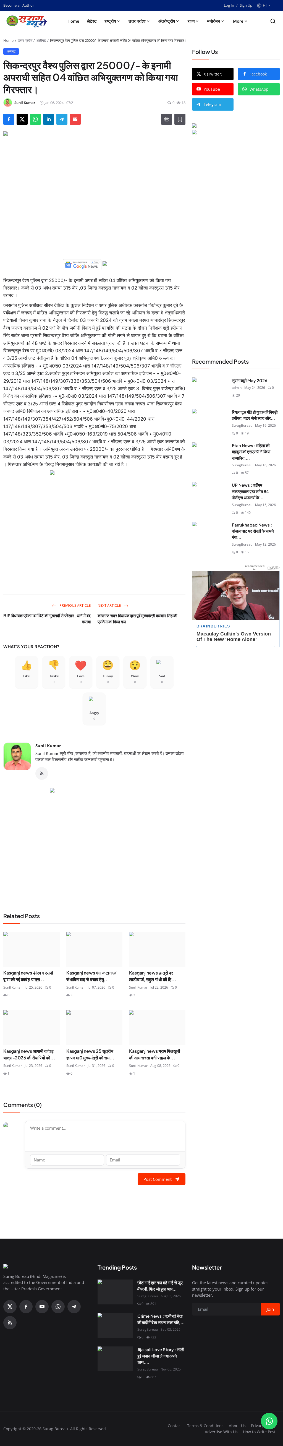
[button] (264, 5)
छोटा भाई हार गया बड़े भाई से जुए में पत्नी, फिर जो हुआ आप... (160, 1285)
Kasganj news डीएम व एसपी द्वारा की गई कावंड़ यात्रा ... (28, 976)
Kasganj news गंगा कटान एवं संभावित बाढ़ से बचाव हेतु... (91, 976)
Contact (175, 1425)
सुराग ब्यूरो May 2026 (249, 380)
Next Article (110, 605)
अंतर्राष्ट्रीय (166, 21)
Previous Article (75, 605)
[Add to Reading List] (179, 119)
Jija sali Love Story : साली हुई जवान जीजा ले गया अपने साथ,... (160, 1355)
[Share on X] (22, 119)
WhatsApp (259, 89)
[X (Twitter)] (10, 1306)
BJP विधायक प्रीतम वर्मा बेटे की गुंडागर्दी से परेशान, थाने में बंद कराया (47, 618)
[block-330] (236, 126)
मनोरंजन (213, 21)
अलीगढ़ (41, 40)
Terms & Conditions (205, 1425)
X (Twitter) (213, 74)
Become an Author (18, 5)
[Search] (273, 21)
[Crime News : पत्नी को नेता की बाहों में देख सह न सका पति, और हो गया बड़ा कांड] (115, 1325)
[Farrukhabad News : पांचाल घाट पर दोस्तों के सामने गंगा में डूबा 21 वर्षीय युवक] (209, 534)
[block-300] (94, 525)
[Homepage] (28, 21)
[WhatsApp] (58, 1306)
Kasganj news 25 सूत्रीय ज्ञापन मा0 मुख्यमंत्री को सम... (90, 1054)
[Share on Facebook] (8, 119)
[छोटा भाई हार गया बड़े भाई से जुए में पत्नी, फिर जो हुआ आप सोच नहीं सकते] (115, 1292)
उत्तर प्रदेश (137, 21)
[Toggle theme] (277, 5)
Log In (229, 5)
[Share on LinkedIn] (48, 119)
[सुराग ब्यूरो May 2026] (209, 389)
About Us (237, 1425)
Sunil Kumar (48, 745)
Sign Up (246, 5)
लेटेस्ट (92, 21)
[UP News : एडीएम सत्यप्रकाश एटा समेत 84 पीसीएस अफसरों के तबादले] (209, 494)
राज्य (191, 21)
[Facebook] (26, 1306)
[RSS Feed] (41, 773)
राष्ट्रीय (110, 21)
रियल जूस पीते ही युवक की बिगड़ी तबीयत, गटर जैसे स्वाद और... (254, 415)
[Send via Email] (75, 119)
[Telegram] (74, 1306)
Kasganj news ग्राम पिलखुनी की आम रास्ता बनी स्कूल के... (154, 1054)
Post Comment (157, 1179)
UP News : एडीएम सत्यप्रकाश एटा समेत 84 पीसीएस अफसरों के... (250, 491)
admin (237, 387)
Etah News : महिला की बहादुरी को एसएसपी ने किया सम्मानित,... (251, 451)
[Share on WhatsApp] (35, 119)
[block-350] (82, 264)
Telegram (212, 104)
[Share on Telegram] (61, 119)
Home (73, 21)
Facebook (258, 74)
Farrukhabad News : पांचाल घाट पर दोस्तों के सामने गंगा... (253, 531)
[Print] (166, 119)
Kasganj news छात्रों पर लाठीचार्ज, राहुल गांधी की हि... (152, 976)
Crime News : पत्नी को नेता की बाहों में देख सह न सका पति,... (161, 1319)
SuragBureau (242, 425)
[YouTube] (42, 1306)
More (238, 21)
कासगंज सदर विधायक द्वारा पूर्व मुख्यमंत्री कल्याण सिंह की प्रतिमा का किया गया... (137, 618)
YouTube (212, 89)
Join (270, 1309)
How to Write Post (259, 1431)
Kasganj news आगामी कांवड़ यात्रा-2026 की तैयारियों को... (29, 1054)
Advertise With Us (221, 1431)
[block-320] (94, 843)
